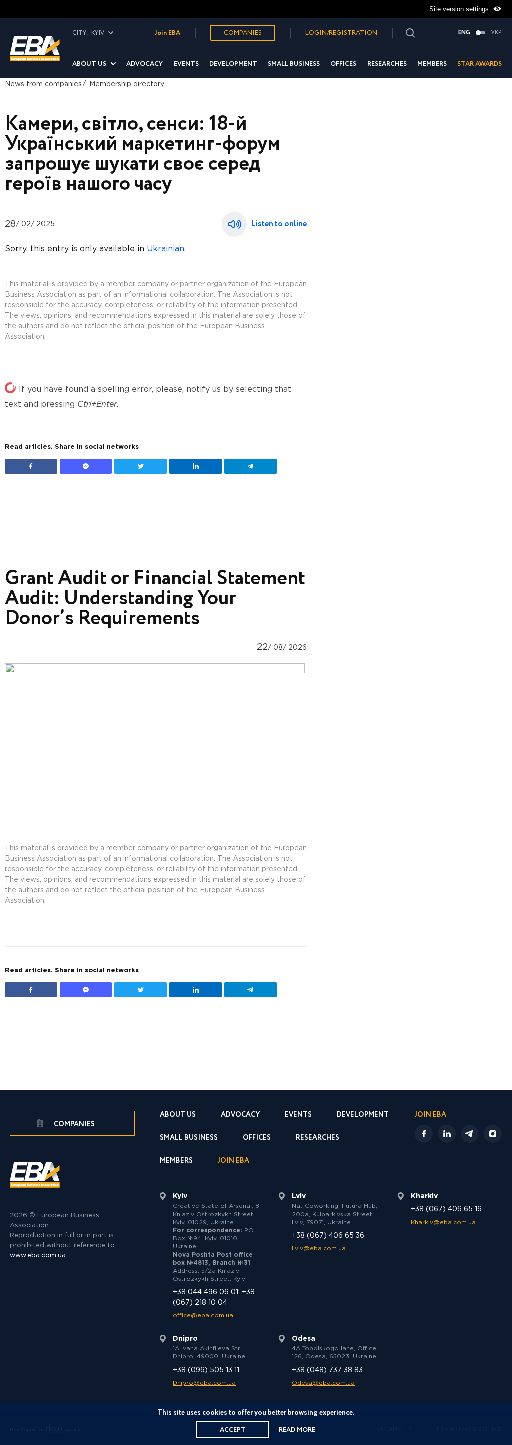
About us (89, 64)
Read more (297, 1430)
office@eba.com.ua (203, 1315)
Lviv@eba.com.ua (319, 1248)
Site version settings (460, 9)
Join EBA (167, 33)
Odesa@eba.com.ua (323, 1383)
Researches (387, 64)
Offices (343, 64)
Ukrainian (165, 249)
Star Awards (480, 64)
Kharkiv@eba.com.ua (443, 1222)
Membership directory (127, 84)
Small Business (294, 64)
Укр (496, 33)
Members (432, 64)
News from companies (43, 84)
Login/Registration (342, 33)
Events (186, 64)
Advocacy (144, 64)
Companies (243, 33)
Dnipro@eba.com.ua (204, 1383)
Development (234, 64)
